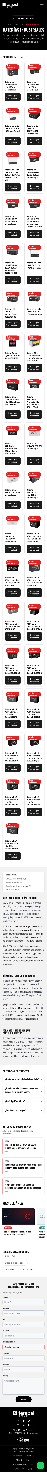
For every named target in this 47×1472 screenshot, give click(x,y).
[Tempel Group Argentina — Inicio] (10, 5)
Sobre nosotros (17, 1455)
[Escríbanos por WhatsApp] (40, 1465)
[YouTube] (23, 1421)
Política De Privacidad (22, 1460)
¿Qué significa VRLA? (15, 1101)
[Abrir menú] (41, 5)
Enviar (23, 1399)
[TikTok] (29, 1421)
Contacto (28, 1455)
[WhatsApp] (23, 1425)
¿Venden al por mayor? (15, 1110)
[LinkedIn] (29, 1425)
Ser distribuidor (29, 1269)
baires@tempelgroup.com (30, 1433)
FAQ (32, 1464)
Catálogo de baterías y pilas (15, 1262)
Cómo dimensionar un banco (15, 882)
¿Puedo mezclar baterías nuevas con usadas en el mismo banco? (21, 1090)
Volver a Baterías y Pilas (25, 18)
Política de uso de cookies (19, 1464)
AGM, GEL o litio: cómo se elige (16, 878)
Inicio (9, 24)
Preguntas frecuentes (13, 889)
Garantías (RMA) (19, 1468)
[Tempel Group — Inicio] (23, 1414)
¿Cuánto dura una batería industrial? (22, 1079)
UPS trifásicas (11, 1269)
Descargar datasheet (12, 97)
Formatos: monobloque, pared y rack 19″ (18, 886)
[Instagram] (18, 1421)
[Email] (18, 1425)
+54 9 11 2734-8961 (15, 1433)
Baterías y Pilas (18, 24)
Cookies (30, 1468)
